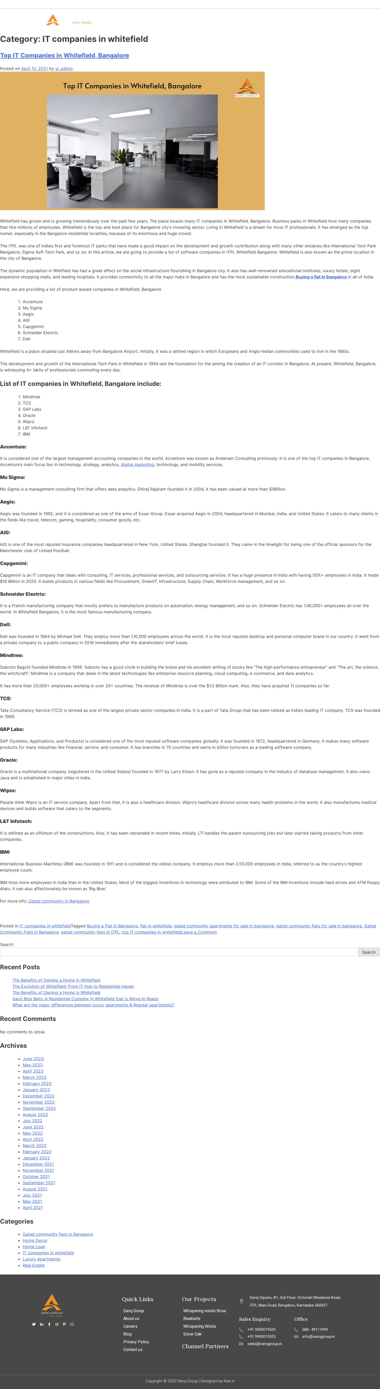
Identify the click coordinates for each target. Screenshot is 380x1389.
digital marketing (137, 464)
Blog (127, 1334)
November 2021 (38, 1170)
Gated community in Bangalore (58, 901)
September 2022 (39, 1108)
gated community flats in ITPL (90, 932)
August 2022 (35, 1114)
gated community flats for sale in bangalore (319, 925)
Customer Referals (280, 19)
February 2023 (37, 1083)
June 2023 (33, 1058)
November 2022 (39, 1102)
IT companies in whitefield (45, 925)
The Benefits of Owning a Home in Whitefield (56, 980)
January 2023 (36, 1089)
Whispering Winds (199, 1326)
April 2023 (33, 1071)
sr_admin (64, 68)
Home (163, 19)
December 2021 (38, 1164)
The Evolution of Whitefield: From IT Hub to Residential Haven (73, 986)
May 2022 (33, 1133)
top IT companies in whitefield (151, 932)
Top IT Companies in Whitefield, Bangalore (64, 55)
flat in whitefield (156, 925)
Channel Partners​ (205, 1346)
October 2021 (36, 1176)
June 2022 (33, 1126)
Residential (234, 19)
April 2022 (33, 1139)
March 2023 (35, 1077)
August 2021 (35, 1189)
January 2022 (36, 1158)
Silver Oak (192, 1334)
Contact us (323, 19)
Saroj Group (133, 1310)
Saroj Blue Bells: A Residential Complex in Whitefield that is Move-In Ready (85, 998)
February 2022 (37, 1151)
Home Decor (35, 1240)
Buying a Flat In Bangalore (112, 925)
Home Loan (34, 1246)
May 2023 (33, 1064)
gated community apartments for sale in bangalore (224, 925)
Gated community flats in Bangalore (58, 1234)
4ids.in (229, 1381)
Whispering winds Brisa (204, 1310)
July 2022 (32, 1120)
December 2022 (39, 1095)
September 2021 (39, 1182)
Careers (130, 1326)
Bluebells (191, 1318)
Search (6, 944)
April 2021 (33, 1207)
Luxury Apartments (41, 1259)
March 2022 (35, 1145)
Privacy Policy (136, 1341)
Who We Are (193, 19)
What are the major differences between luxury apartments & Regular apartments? (93, 1005)
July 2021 (32, 1195)
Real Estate (34, 1265)
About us (131, 1318)
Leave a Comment (199, 932)
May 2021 (32, 1201)
